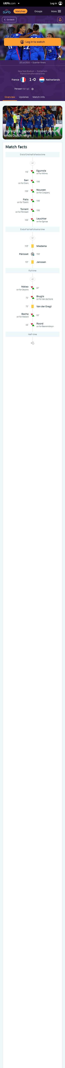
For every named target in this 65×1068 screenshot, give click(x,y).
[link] (20, 11)
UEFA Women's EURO (7, 11)
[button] (55, 11)
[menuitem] (22, 11)
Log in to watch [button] (35, 42)
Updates (24, 97)
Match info (39, 97)
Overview (10, 97)
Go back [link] (10, 19)
